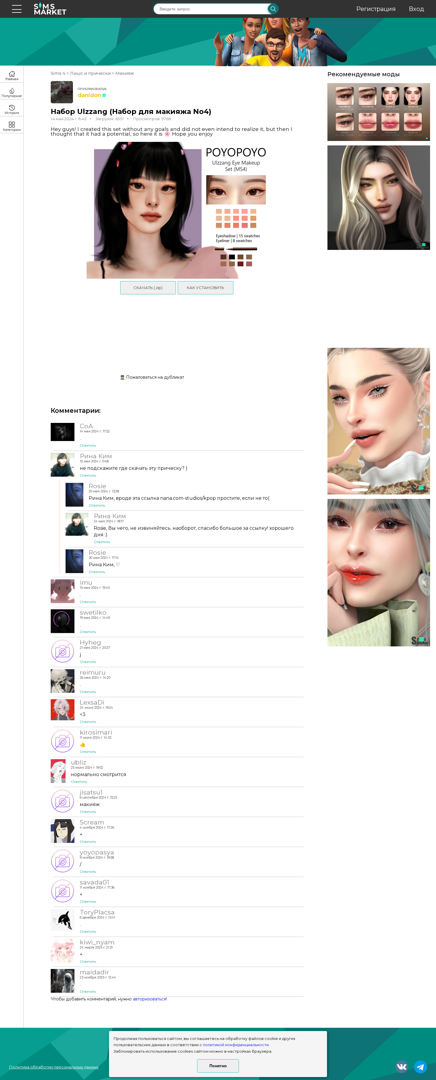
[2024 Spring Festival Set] (378, 112)
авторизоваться (149, 999)
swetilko (93, 612)
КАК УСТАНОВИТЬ (205, 287)
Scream (92, 822)
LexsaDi (92, 702)
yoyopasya (97, 852)
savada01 (94, 882)
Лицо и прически (90, 73)
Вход (416, 8)
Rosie (97, 486)
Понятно (218, 1065)
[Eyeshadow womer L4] (378, 197)
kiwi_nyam (97, 942)
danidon (89, 95)
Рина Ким (96, 456)
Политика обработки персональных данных (53, 1067)
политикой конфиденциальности (236, 1045)
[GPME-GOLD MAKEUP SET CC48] (378, 421)
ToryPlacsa (97, 912)
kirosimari (96, 732)
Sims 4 (58, 73)
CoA (86, 426)
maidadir (94, 972)
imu (86, 582)
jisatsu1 (91, 792)
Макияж (124, 73)
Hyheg (90, 642)
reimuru (93, 672)
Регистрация (376, 8)
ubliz (78, 762)
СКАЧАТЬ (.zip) (148, 287)
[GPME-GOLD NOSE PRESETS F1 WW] (378, 572)
